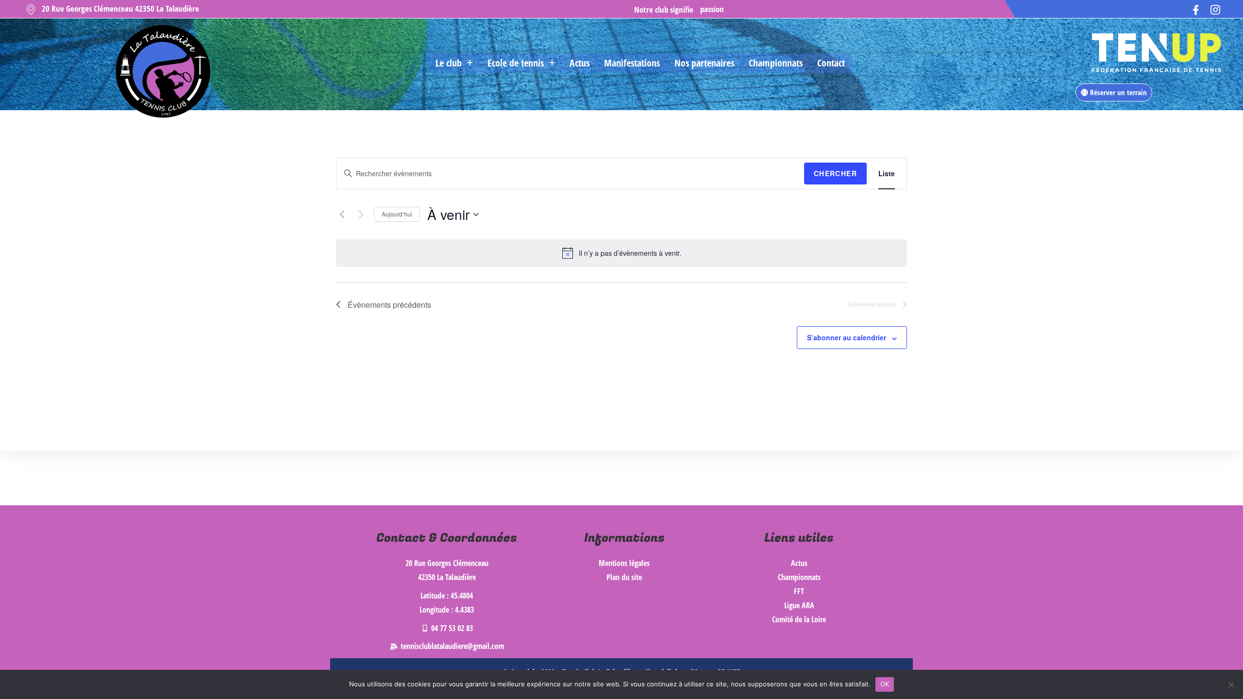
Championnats (776, 62)
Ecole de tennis (515, 62)
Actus (579, 62)
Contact (831, 62)
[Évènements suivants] (361, 214)
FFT (799, 591)
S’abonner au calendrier (846, 337)
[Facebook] (1196, 9)
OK (885, 684)
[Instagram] (1215, 9)
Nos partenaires (704, 62)
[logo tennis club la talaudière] (161, 71)
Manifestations (632, 62)
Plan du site (624, 577)
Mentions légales (624, 563)
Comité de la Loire (799, 619)
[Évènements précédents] (342, 214)
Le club (449, 62)
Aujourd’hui (397, 214)
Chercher (835, 173)
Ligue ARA (799, 605)
